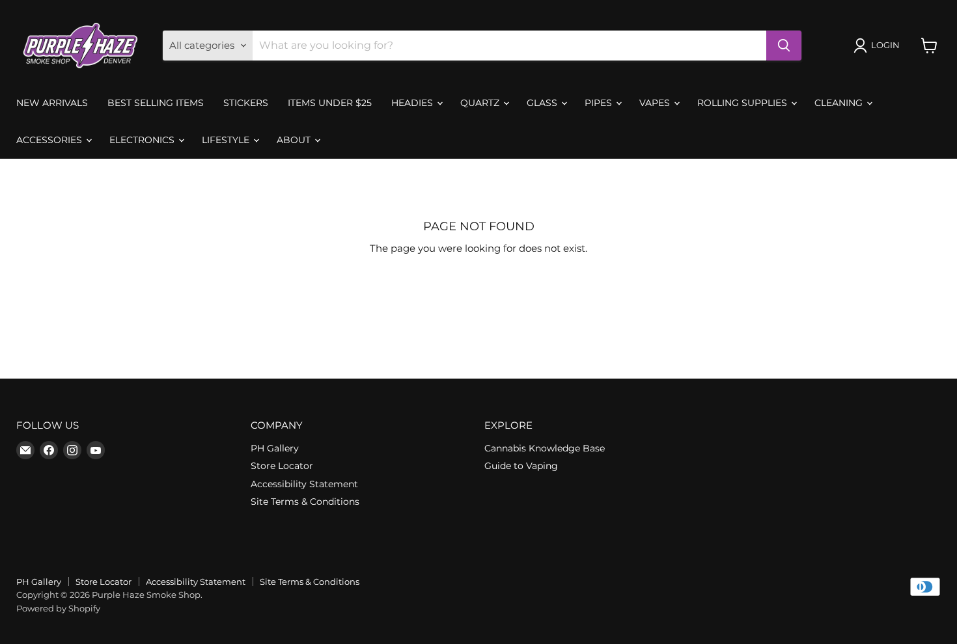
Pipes (600, 103)
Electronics (143, 140)
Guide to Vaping (521, 466)
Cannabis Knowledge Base (544, 448)
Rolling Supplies (743, 103)
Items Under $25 (330, 103)
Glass (543, 103)
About (295, 140)
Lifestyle (227, 140)
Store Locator (282, 466)
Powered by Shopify (58, 608)
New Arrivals (52, 103)
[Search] (783, 45)
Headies (413, 103)
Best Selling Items (155, 103)
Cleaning (839, 103)
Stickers (245, 103)
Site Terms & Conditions (305, 501)
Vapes (656, 103)
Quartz (481, 103)
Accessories (50, 140)
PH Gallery (275, 448)
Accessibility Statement (304, 484)
